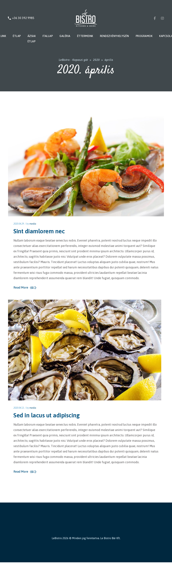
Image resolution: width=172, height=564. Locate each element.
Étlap (17, 35)
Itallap (47, 35)
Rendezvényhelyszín (114, 35)
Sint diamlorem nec (39, 231)
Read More (20, 287)
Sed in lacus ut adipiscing (46, 415)
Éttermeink (85, 35)
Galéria (64, 35)
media (32, 223)
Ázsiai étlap (32, 38)
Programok (144, 35)
